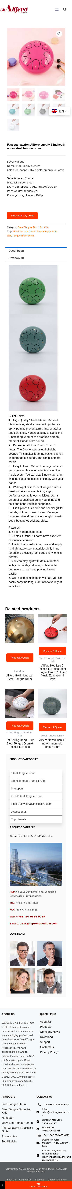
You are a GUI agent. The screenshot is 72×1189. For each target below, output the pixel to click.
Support (45, 1042)
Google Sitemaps (57, 1179)
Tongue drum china (23, 235)
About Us (46, 1021)
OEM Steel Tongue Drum (26, 796)
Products (45, 1026)
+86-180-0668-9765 (32, 916)
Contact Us (47, 1047)
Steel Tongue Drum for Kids (33, 227)
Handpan (17, 788)
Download (46, 1037)
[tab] (36, 251)
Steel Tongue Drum (23, 773)
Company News (50, 1031)
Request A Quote (22, 215)
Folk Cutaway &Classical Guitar (31, 803)
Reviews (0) (16, 258)
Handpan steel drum (24, 231)
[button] (57, 9)
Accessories (19, 811)
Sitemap (39, 1179)
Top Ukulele (18, 819)
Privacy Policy (49, 1052)
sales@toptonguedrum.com (38, 923)
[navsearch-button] (64, 9)
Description (16, 250)
